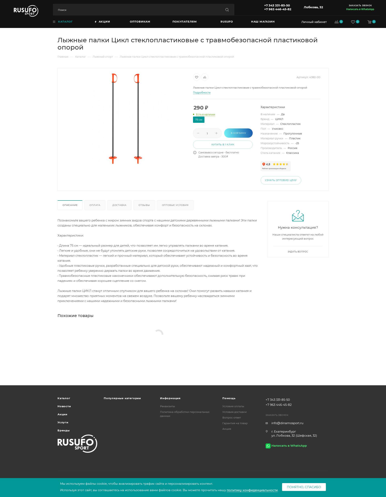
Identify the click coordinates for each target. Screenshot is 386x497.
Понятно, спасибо (304, 487)
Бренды (63, 430)
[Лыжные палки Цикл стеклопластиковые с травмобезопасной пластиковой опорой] (125, 118)
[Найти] (227, 10)
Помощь (229, 398)
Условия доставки (234, 411)
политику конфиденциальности (252, 490)
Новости (64, 406)
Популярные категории (122, 398)
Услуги (62, 422)
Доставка (119, 205)
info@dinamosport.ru (287, 423)
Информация (170, 398)
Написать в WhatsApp (360, 9)
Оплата (94, 205)
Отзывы (144, 205)
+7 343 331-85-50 (277, 5)
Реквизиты (167, 406)
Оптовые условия (175, 205)
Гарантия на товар (235, 423)
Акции (62, 414)
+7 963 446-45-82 (277, 9)
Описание (70, 205)
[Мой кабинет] (313, 22)
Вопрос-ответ (231, 417)
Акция (226, 428)
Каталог (63, 398)
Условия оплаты (233, 406)
